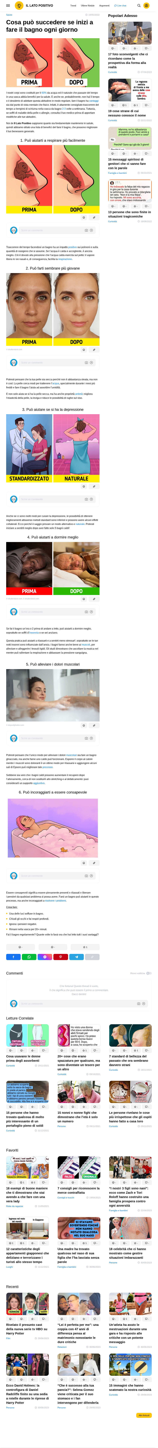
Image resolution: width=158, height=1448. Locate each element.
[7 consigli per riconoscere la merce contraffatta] (79, 1168)
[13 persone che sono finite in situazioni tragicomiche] (130, 191)
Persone (62, 1126)
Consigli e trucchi (66, 1197)
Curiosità (112, 72)
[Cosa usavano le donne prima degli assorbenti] (27, 1036)
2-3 (64, 109)
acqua (55, 383)
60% (44, 92)
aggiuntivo (39, 783)
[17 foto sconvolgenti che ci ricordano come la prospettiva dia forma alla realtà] (130, 34)
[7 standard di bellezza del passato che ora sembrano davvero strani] (130, 1036)
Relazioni (62, 1347)
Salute (9, 15)
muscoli (86, 644)
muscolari (71, 755)
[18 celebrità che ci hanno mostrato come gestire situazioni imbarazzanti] (130, 1229)
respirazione (65, 259)
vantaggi (94, 101)
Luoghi (9, 1267)
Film (8, 1338)
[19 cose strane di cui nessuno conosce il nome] (130, 91)
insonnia (34, 632)
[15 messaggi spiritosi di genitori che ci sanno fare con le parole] (130, 139)
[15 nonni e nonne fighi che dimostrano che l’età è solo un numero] (79, 1093)
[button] (20, 947)
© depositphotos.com (15, 725)
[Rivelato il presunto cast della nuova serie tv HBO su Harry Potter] (27, 1304)
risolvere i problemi (55, 900)
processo (48, 767)
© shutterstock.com (14, 349)
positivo (72, 247)
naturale (80, 524)
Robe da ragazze (14, 1206)
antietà (79, 394)
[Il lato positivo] (34, 5)
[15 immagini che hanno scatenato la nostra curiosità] (130, 1365)
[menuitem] (73, 5)
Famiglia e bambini (117, 173)
